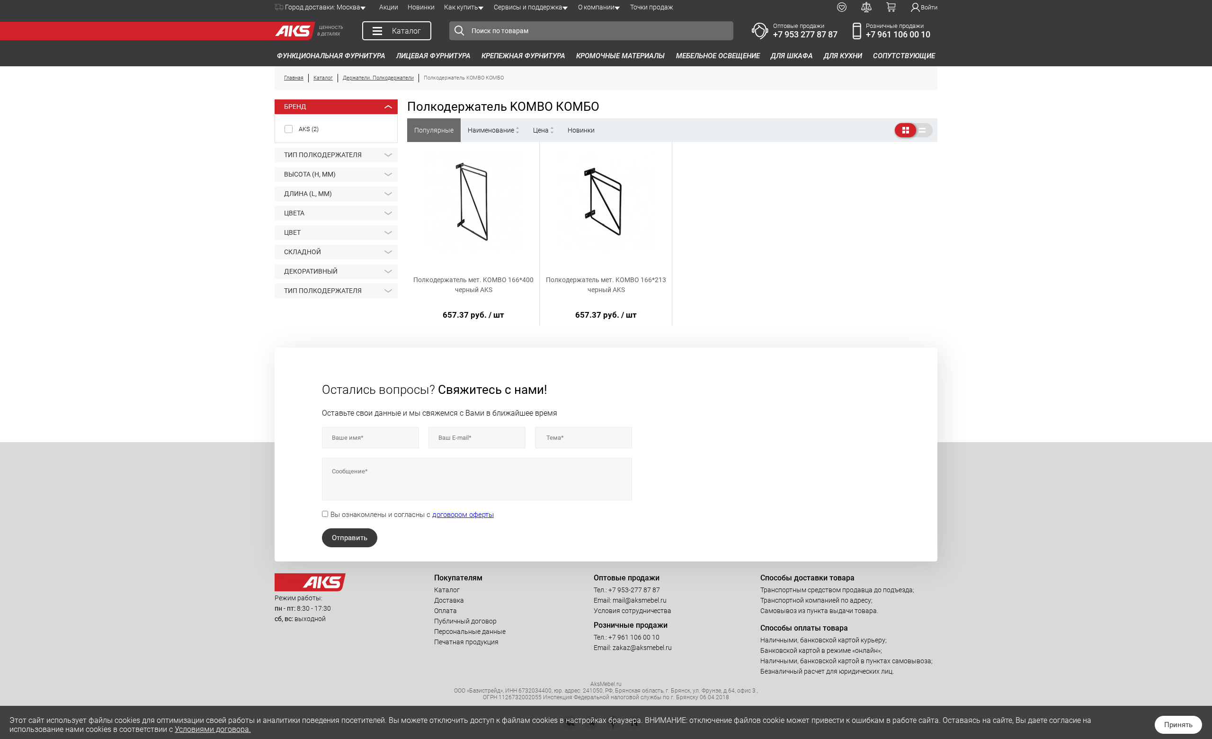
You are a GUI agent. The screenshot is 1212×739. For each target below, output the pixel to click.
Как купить (461, 7)
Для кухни (843, 56)
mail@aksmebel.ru (640, 600)
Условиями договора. (213, 729)
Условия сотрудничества (632, 610)
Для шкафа (792, 56)
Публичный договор (465, 621)
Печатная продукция (466, 642)
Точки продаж (651, 7)
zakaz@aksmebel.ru (642, 647)
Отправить (349, 538)
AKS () (309, 129)
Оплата (445, 610)
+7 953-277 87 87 (634, 590)
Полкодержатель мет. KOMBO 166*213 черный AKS (606, 285)
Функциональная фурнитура (331, 56)
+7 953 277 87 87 (805, 34)
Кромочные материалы (620, 56)
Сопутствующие (904, 56)
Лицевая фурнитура (433, 56)
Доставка (449, 600)
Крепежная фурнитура (523, 56)
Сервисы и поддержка (528, 7)
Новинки (421, 7)
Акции (388, 7)
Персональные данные (470, 631)
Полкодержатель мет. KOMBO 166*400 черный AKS (473, 285)
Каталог (447, 590)
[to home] (310, 589)
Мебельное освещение (718, 56)
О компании (596, 7)
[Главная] (292, 31)
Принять (1178, 725)
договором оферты (463, 514)
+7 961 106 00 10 (898, 34)
